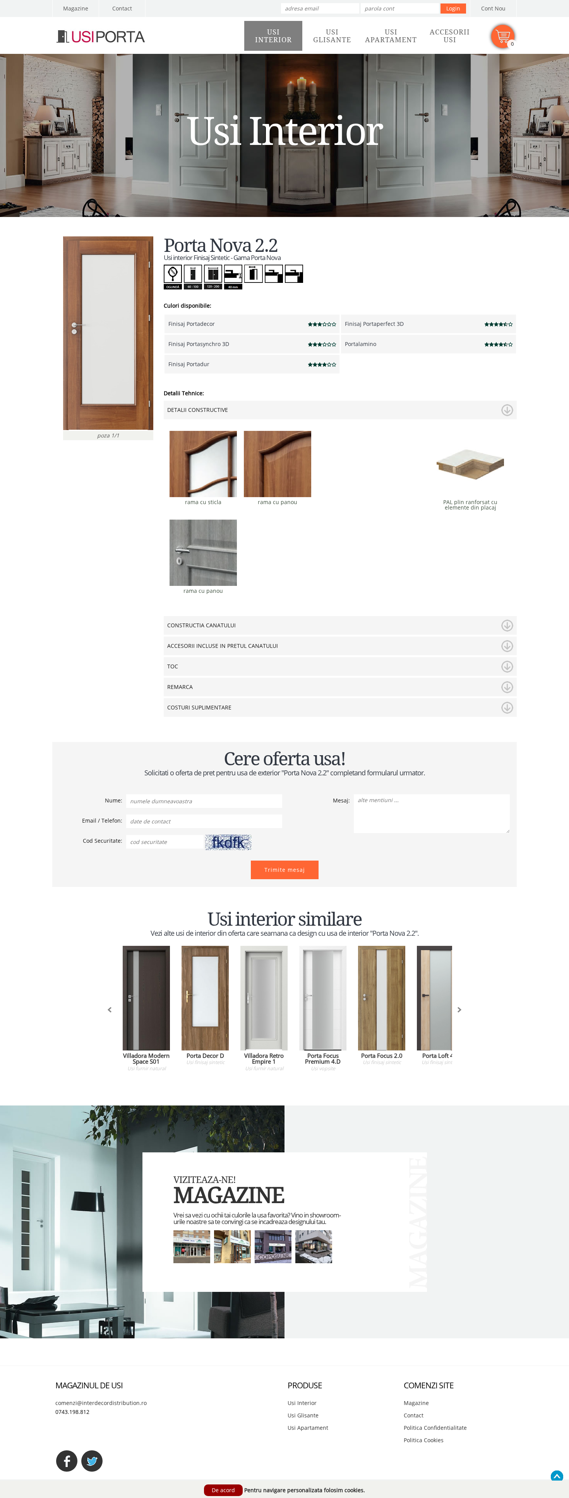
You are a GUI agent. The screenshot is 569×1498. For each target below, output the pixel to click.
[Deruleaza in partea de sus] (557, 1476)
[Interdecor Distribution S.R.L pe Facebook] (66, 1461)
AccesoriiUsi (450, 36)
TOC (172, 666)
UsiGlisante (332, 36)
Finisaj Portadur (188, 364)
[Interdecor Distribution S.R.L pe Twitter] (92, 1461)
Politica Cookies (424, 1440)
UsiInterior (273, 36)
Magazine (75, 8)
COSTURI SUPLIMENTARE (199, 707)
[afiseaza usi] (109, 1009)
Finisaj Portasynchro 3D (198, 344)
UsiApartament (391, 36)
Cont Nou (493, 8)
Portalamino (360, 344)
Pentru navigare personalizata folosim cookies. (304, 1490)
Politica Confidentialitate (435, 1427)
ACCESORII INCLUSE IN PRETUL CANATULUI (222, 645)
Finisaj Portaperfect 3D (374, 323)
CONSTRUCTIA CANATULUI (201, 625)
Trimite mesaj (284, 869)
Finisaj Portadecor (191, 323)
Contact (122, 8)
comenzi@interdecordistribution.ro (101, 1403)
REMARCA (180, 686)
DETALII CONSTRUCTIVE (197, 409)
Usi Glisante (303, 1415)
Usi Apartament (308, 1427)
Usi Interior (302, 1403)
